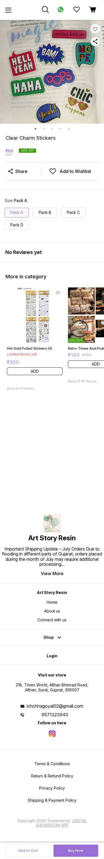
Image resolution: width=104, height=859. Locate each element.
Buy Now (75, 850)
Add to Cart (28, 850)
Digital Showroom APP (61, 822)
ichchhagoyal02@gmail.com (55, 706)
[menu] (8, 10)
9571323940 (55, 714)
